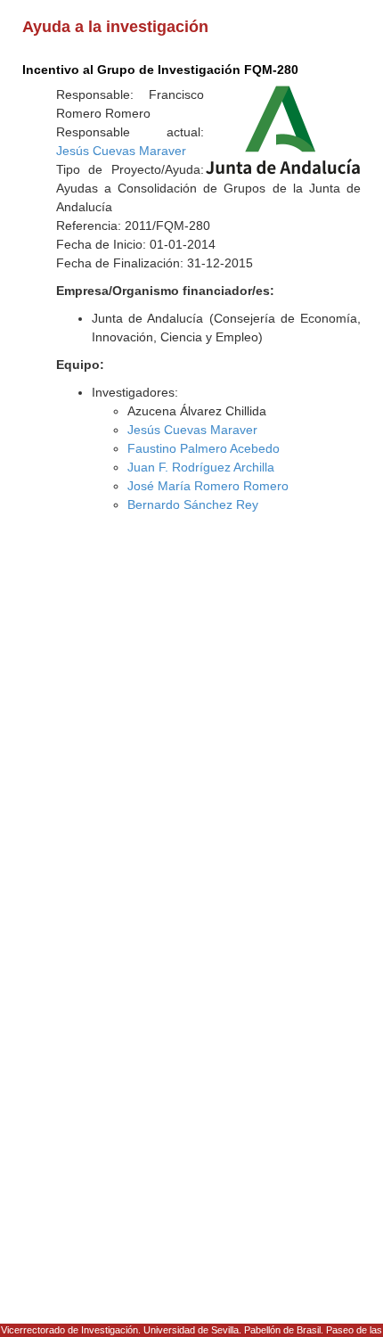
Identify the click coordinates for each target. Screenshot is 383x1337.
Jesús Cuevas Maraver (121, 151)
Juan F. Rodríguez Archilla (200, 467)
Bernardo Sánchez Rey (192, 504)
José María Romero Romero (208, 486)
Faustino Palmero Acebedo (203, 448)
